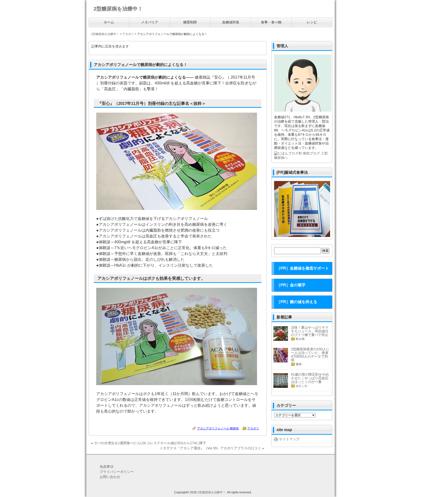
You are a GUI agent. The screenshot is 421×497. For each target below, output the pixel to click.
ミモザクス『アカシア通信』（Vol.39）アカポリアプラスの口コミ (210, 448)
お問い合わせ (110, 477)
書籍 (299, 364)
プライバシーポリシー (117, 472)
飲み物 (300, 339)
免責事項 (106, 467)
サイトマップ (289, 439)
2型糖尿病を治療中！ (212, 492)
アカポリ (253, 428)
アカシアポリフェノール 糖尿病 (218, 428)
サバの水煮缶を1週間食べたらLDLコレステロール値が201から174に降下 (150, 443)
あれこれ (301, 386)
